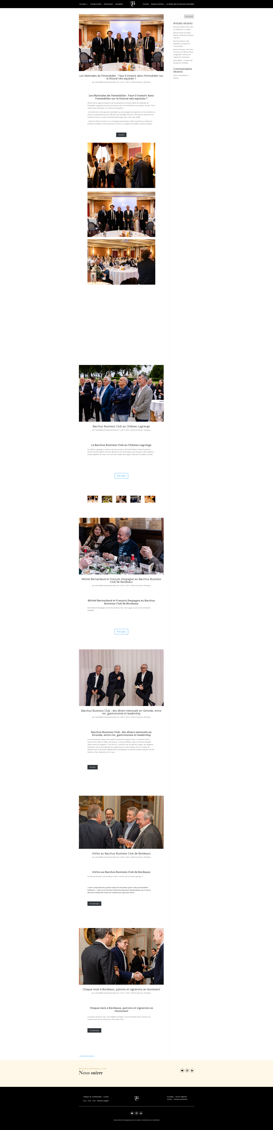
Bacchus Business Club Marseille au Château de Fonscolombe (181, 43)
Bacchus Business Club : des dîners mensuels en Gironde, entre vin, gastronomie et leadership (121, 712)
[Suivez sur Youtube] (182, 1070)
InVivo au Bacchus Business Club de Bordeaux (121, 853)
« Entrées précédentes (86, 1056)
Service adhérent (181, 1097)
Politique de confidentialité (92, 1097)
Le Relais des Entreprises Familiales (180, 4)
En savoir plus (94, 904)
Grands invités (95, 4)
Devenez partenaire (180, 1099)
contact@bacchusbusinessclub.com (107, 82)
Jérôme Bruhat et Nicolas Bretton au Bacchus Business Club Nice (183, 35)
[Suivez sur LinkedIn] (192, 1070)
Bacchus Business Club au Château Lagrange (121, 426)
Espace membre (157, 4)
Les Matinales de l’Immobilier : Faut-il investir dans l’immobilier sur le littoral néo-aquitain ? (121, 77)
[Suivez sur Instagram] (187, 1070)
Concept (82, 4)
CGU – (85, 1101)
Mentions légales (103, 1101)
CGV (94, 1101)
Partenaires (108, 4)
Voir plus (121, 135)
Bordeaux (147, 82)
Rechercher (189, 16)
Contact (146, 4)
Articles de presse (137, 82)
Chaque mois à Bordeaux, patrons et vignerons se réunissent (121, 989)
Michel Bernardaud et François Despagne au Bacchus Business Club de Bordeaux (121, 580)
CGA (89, 1101)
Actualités (119, 4)
